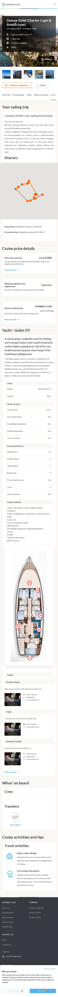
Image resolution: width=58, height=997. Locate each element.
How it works (8, 922)
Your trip (6, 95)
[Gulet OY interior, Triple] (13, 729)
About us (6, 908)
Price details (18, 95)
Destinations (8, 912)
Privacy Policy (35, 912)
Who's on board (41, 95)
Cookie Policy (35, 917)
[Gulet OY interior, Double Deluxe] (13, 699)
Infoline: (11, 954)
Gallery (48, 59)
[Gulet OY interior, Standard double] (13, 758)
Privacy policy (50, 969)
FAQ (4, 940)
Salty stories (7, 917)
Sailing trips (7, 926)
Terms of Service (36, 908)
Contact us (7, 944)
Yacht (29, 95)
